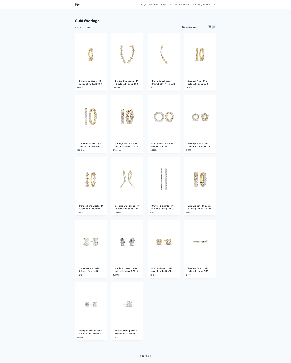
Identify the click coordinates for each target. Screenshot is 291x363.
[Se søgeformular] (214, 4)
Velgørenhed (204, 4)
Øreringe (142, 4)
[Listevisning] (214, 27)
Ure (194, 4)
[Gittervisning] (209, 27)
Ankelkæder (184, 4)
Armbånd (172, 4)
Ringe (163, 4)
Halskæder (154, 4)
